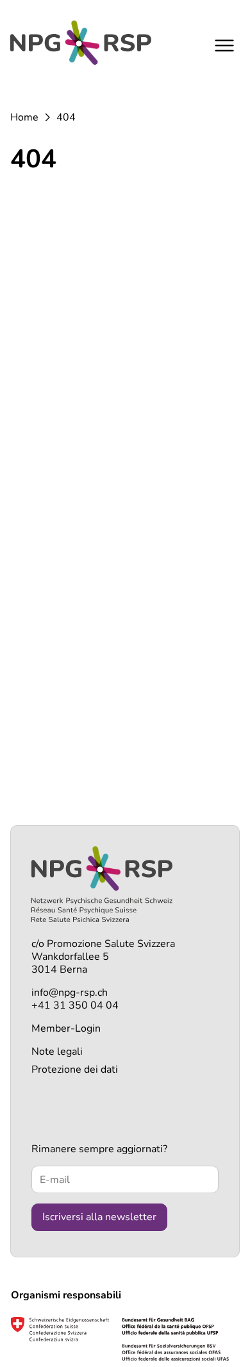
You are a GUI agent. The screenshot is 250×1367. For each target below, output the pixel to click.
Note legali (57, 1051)
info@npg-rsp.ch (69, 992)
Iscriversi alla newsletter (99, 1217)
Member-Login (66, 1028)
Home (24, 117)
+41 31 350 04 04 (75, 1005)
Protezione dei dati (74, 1069)
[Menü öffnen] (224, 45)
